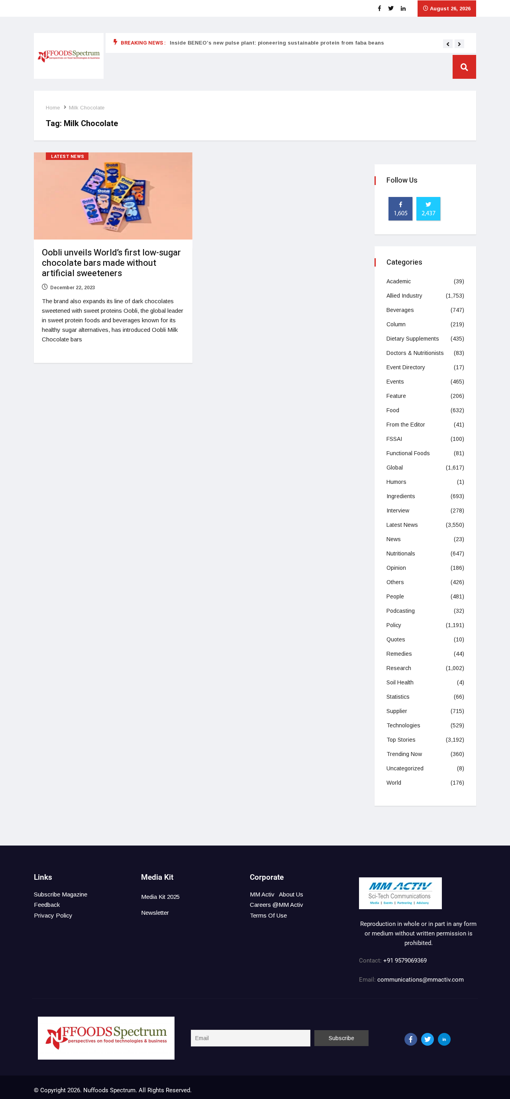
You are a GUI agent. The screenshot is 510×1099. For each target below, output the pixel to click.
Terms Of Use (268, 915)
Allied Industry (404, 295)
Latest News (67, 156)
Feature (396, 396)
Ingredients (400, 496)
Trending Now (404, 754)
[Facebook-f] (410, 1039)
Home (53, 108)
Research (398, 668)
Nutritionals (400, 553)
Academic (398, 281)
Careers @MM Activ (276, 904)
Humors (396, 482)
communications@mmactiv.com (420, 979)
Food (392, 410)
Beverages (400, 310)
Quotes (395, 639)
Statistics (398, 697)
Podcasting (400, 611)
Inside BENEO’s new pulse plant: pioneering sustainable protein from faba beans (277, 43)
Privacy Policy (53, 915)
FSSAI (394, 439)
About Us (291, 894)
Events (395, 381)
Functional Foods (408, 453)
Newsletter (155, 912)
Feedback (47, 904)
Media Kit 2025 (160, 896)
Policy (393, 625)
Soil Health (400, 682)
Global (394, 467)
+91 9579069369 (405, 960)
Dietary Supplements (412, 338)
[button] (448, 44)
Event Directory (405, 367)
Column (396, 324)
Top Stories (401, 740)
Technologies (403, 725)
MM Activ (262, 894)
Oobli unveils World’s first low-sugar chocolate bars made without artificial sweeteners (111, 263)
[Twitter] (427, 1039)
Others (395, 582)
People (395, 596)
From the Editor (405, 424)
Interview (397, 510)
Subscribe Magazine (60, 894)
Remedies (399, 654)
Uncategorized (405, 768)
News (393, 539)
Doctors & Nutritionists (415, 353)
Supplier (396, 711)
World (393, 782)
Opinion (396, 568)
